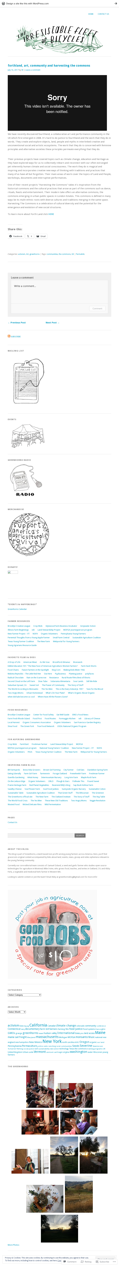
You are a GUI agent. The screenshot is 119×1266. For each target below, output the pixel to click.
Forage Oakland (60, 773)
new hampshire (22, 1042)
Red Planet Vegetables (39, 785)
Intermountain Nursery (51, 777)
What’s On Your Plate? (55, 693)
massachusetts (47, 1037)
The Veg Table (99, 797)
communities (52, 254)
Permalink (80, 254)
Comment (97, 308)
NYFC (77, 1042)
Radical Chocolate (16, 677)
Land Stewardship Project (49, 630)
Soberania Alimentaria (60, 681)
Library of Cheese (92, 718)
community (90, 1026)
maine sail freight (17, 1037)
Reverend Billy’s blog (61, 785)
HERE (51, 214)
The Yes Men (47, 689)
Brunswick (77, 662)
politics (40, 1046)
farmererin (45, 773)
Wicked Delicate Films (32, 804)
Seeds (75, 1045)
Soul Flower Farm (32, 789)
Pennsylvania (15, 1046)
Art (27, 254)
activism (21, 254)
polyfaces (89, 674)
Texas (71, 1049)
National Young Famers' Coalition (54, 748)
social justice (28, 1049)
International (66, 1033)
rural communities (64, 1046)
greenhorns (35, 254)
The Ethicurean (82, 793)
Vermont (40, 1052)
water (90, 1052)
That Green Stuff (65, 793)
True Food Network (45, 726)
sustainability (44, 1049)
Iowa (77, 1033)
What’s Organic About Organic (81, 693)
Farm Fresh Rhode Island (19, 718)
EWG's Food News (80, 714)
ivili (33, 630)
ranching (52, 1046)
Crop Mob (37, 626)
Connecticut (14, 1029)
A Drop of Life (14, 662)
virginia (66, 1052)
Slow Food (12, 726)
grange (19, 1033)
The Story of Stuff (75, 685)
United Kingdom (15, 1052)
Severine (86, 1046)
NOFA (35, 634)
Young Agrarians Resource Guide (22, 645)
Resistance (54, 677)
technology (64, 1049)
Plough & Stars (63, 781)
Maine (100, 1032)
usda (31, 1052)
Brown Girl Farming (51, 770)
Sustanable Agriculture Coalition (87, 637)
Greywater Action (88, 626)
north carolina (68, 1042)
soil (36, 1049)
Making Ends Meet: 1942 (74, 670)
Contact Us (103, 14)
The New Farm (43, 641)
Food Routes (50, 718)
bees (22, 1026)
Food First (37, 718)
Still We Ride (91, 681)
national (98, 1037)
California (38, 1025)
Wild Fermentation (53, 804)
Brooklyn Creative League (19, 626)
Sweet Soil (34, 685)
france (98, 1029)
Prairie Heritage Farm (17, 785)
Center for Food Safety (43, 714)
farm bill (44, 1029)
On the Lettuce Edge (16, 781)
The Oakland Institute (61, 797)
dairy (23, 1029)
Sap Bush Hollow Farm (83, 785)
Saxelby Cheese (15, 789)
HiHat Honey (32, 777)
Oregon (84, 1042)
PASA (30, 752)
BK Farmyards (14, 770)
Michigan (63, 1037)
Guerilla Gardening (16, 777)
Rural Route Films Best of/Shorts (76, 677)
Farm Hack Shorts (88, 666)
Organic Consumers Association (37, 722)
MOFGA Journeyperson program (77, 630)
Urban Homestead (34, 693)
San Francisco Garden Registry (87, 722)
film (67, 1029)
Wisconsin (97, 1052)
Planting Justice (75, 674)
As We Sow (45, 662)
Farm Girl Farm (30, 773)
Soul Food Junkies (51, 789)
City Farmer (69, 770)
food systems (89, 1029)
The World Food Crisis (17, 800)
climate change (66, 1025)
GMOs (11, 1033)
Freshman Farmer (39, 744)
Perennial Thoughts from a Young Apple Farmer (29, 637)
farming (61, 1029)
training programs (95, 1049)
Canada (51, 1026)
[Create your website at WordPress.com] (59, 3)
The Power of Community (53, 685)
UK (73, 254)
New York (52, 1041)
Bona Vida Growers (31, 770)
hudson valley (50, 1033)
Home (90, 14)
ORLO (50, 781)
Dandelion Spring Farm (97, 770)
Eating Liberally (14, 773)
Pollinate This (78, 781)
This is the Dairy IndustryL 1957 (69, 689)
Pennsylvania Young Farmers (73, 634)
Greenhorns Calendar (17, 609)
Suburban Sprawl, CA (17, 685)
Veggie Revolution (97, 800)
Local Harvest (14, 722)
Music (91, 1037)
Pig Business (60, 674)
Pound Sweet (93, 781)
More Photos (13, 1245)
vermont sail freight (54, 1052)
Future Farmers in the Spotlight (35, 670)
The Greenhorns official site (20, 797)
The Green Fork (27, 726)
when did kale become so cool (21, 697)
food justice (76, 1028)
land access (89, 1033)
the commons (65, 254)
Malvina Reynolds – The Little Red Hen (24, 674)
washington (78, 1052)
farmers (53, 1029)
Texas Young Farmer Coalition (21, 641)
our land (100, 1042)
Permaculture (29, 1045)
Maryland (31, 1037)
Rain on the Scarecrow (36, 677)
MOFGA (79, 744)
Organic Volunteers (49, 634)
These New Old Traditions (56, 800)
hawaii (41, 1033)
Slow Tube (42, 681)
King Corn (56, 670)
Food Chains (13, 670)
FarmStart (24, 744)
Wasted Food (14, 804)
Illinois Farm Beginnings (18, 630)
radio (46, 1046)
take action (54, 1049)
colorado (80, 1026)
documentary (32, 1029)
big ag (26, 1026)
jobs (82, 1033)
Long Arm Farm (71, 777)
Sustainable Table (15, 793)
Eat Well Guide (63, 714)
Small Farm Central (61, 637)
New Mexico (35, 1042)
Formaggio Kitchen (67, 718)
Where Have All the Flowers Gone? (53, 697)
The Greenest (98, 793)
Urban (25, 1052)
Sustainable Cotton (97, 789)
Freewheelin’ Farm (78, 773)
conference (101, 1026)
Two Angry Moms (15, 693)
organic (93, 1042)
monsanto (82, 1037)
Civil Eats (80, 770)
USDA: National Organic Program (71, 726)
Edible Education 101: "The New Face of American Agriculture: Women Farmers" (43, 666)
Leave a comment (32, 70)
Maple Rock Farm (88, 777)
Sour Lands (78, 681)
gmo (103, 1029)
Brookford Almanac (61, 662)
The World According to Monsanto (23, 689)
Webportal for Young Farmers (66, 641)
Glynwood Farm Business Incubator (61, 626)
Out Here (48, 674)
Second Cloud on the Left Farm (21, 681)
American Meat (30, 662)
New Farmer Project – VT (19, 634)
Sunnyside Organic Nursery (74, 789)
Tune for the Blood (94, 689)
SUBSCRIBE (16, 336)
